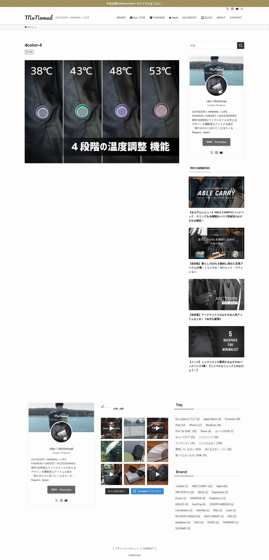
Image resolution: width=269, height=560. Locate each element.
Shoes (206, 431)
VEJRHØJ (182, 528)
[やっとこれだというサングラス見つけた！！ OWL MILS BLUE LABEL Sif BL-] (134, 474)
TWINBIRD (230, 522)
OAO (198, 522)
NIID (232, 516)
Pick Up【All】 (185, 431)
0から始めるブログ (187, 419)
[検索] (242, 9)
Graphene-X (217, 498)
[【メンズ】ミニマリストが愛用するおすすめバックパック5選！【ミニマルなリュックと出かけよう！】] (216, 355)
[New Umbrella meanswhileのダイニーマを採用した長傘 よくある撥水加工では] (111, 451)
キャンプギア (185, 437)
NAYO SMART (213, 516)
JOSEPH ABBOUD (221, 504)
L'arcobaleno (183, 510)
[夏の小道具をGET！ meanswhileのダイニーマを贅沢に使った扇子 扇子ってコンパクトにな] (157, 451)
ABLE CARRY (202, 486)
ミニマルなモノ (210, 443)
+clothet (181, 486)
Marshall (203, 510)
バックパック (208, 437)
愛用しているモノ (188, 449)
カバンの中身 (224, 431)
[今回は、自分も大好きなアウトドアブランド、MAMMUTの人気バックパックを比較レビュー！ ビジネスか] (111, 428)
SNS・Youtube (216, 141)
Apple (221, 486)
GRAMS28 (197, 498)
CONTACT (148, 548)
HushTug (198, 504)
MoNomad (39, 17)
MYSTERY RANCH (187, 516)
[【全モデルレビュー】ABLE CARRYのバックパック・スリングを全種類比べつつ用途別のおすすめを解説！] (216, 205)
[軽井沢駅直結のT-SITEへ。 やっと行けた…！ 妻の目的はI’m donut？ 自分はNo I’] (134, 451)
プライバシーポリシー (127, 548)
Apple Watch (212, 419)
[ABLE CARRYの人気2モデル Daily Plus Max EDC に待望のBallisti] (157, 474)
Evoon (180, 498)
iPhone (195, 425)
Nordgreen (182, 522)
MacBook (213, 425)
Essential (232, 419)
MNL (217, 510)
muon (231, 510)
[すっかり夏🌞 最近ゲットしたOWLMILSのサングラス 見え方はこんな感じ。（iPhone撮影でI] (134, 428)
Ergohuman (220, 492)
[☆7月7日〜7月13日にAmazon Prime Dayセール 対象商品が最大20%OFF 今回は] (157, 428)
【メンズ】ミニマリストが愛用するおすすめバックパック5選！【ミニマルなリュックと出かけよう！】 (216, 366)
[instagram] (232, 9)
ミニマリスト (185, 443)
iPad (180, 425)
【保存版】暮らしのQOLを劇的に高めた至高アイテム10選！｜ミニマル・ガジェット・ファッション (216, 267)
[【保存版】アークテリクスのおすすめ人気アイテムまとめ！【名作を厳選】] (216, 308)
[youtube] (237, 9)
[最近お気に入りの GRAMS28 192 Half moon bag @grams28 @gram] (111, 474)
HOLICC (181, 504)
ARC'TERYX (184, 492)
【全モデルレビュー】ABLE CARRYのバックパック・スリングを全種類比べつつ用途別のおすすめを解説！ (216, 216)
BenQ (203, 492)
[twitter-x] (227, 9)
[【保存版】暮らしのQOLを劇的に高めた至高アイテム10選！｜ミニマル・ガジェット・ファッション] (216, 256)
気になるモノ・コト (218, 449)
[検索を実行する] (240, 45)
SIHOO (213, 522)
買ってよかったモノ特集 (191, 455)
